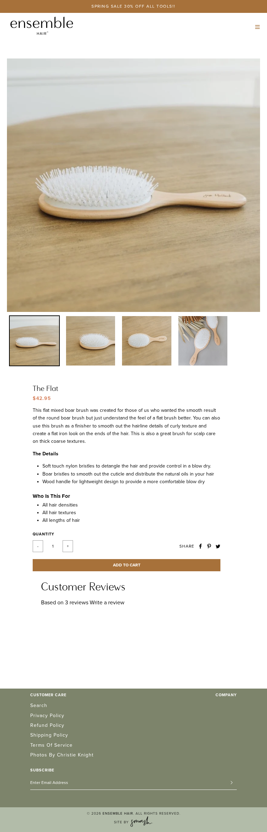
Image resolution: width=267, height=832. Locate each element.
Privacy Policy (47, 716)
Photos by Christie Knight (62, 755)
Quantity (43, 534)
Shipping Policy (49, 735)
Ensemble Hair (118, 813)
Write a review (107, 602)
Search (38, 705)
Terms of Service (51, 745)
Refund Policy (47, 725)
